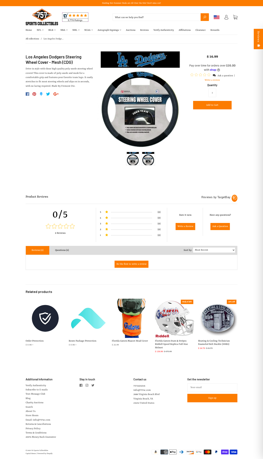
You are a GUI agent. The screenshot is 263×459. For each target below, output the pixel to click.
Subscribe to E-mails (37, 389)
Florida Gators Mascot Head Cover (130, 341)
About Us (30, 411)
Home (29, 30)
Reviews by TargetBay (215, 197)
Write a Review (185, 226)
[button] (201, 75)
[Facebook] (27, 94)
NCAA (87, 30)
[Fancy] (41, 94)
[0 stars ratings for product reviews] (60, 227)
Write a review (212, 80)
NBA (63, 30)
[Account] (226, 18)
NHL (75, 30)
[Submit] (205, 17)
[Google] (56, 94)
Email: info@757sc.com (38, 420)
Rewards (214, 30)
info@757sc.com (142, 390)
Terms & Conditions (36, 433)
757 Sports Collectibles (39, 451)
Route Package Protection (82, 341)
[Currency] (217, 17)
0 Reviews (60, 233)
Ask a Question (220, 226)
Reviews (144, 30)
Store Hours (32, 415)
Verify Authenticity (163, 30)
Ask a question (225, 75)
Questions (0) (62, 250)
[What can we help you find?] (161, 17)
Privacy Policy (33, 428)
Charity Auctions (34, 402)
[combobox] (161, 17)
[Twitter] (48, 94)
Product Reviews (37, 197)
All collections (32, 39)
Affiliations (185, 30)
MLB (51, 30)
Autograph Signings (108, 30)
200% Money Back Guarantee (41, 437)
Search (29, 407)
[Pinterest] (34, 94)
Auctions (130, 30)
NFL (39, 30)
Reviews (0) (38, 250)
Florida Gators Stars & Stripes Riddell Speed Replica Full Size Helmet (171, 344)
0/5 (60, 214)
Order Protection (35, 341)
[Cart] (235, 17)
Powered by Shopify (45, 454)
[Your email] (212, 387)
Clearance (200, 30)
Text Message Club (35, 394)
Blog (28, 398)
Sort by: (188, 250)
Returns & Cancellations (38, 424)
